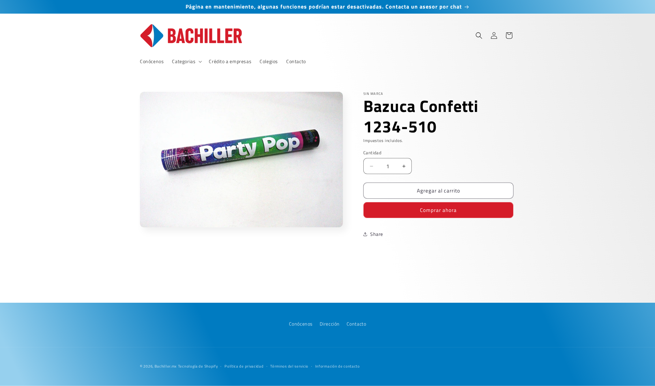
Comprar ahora (438, 210)
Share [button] (376, 234)
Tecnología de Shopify (198, 366)
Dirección (330, 323)
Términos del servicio (289, 366)
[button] (186, 61)
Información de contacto (337, 366)
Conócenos (301, 323)
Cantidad (372, 152)
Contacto (356, 323)
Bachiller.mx (166, 366)
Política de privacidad (243, 366)
